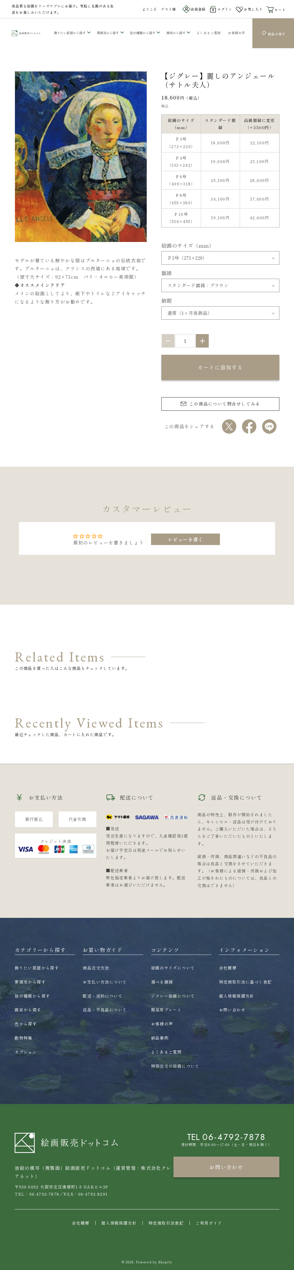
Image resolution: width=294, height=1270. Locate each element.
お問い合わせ (232, 1010)
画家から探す (176, 32)
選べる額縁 (162, 982)
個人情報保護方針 (236, 996)
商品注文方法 (96, 968)
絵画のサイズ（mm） (187, 245)
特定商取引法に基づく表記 (245, 982)
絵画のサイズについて (173, 968)
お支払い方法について (105, 982)
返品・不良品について (105, 1010)
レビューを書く (185, 539)
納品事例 (160, 1038)
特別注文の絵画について (175, 1066)
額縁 (166, 273)
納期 (166, 300)
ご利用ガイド (209, 1223)
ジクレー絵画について (173, 996)
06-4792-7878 (234, 1137)
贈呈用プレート (166, 1010)
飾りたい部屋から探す (70, 32)
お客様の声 (162, 1024)
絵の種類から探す (142, 32)
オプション (26, 1052)
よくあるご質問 (166, 1052)
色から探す (26, 1024)
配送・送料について (103, 996)
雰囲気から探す (108, 32)
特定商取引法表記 (166, 1223)
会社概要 (228, 968)
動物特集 (23, 1038)
